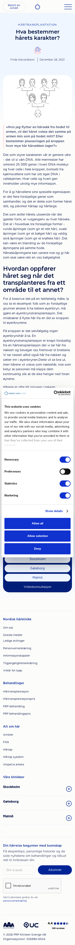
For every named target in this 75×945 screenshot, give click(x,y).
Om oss (8, 627)
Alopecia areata (13, 764)
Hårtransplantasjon (16, 691)
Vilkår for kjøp (12, 670)
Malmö (37, 577)
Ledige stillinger (14, 640)
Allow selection (37, 536)
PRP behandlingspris (17, 713)
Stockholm (38, 559)
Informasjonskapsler (16, 655)
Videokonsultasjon (37, 587)
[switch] (65, 471)
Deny (37, 548)
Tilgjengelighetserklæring (20, 663)
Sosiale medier (12, 634)
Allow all (37, 523)
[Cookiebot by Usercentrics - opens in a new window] (54, 393)
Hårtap (7, 749)
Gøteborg (37, 568)
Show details (54, 511)
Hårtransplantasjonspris (19, 698)
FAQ (6, 742)
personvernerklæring (15, 900)
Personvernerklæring (17, 648)
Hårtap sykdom (13, 756)
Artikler (8, 734)
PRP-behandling (14, 706)
